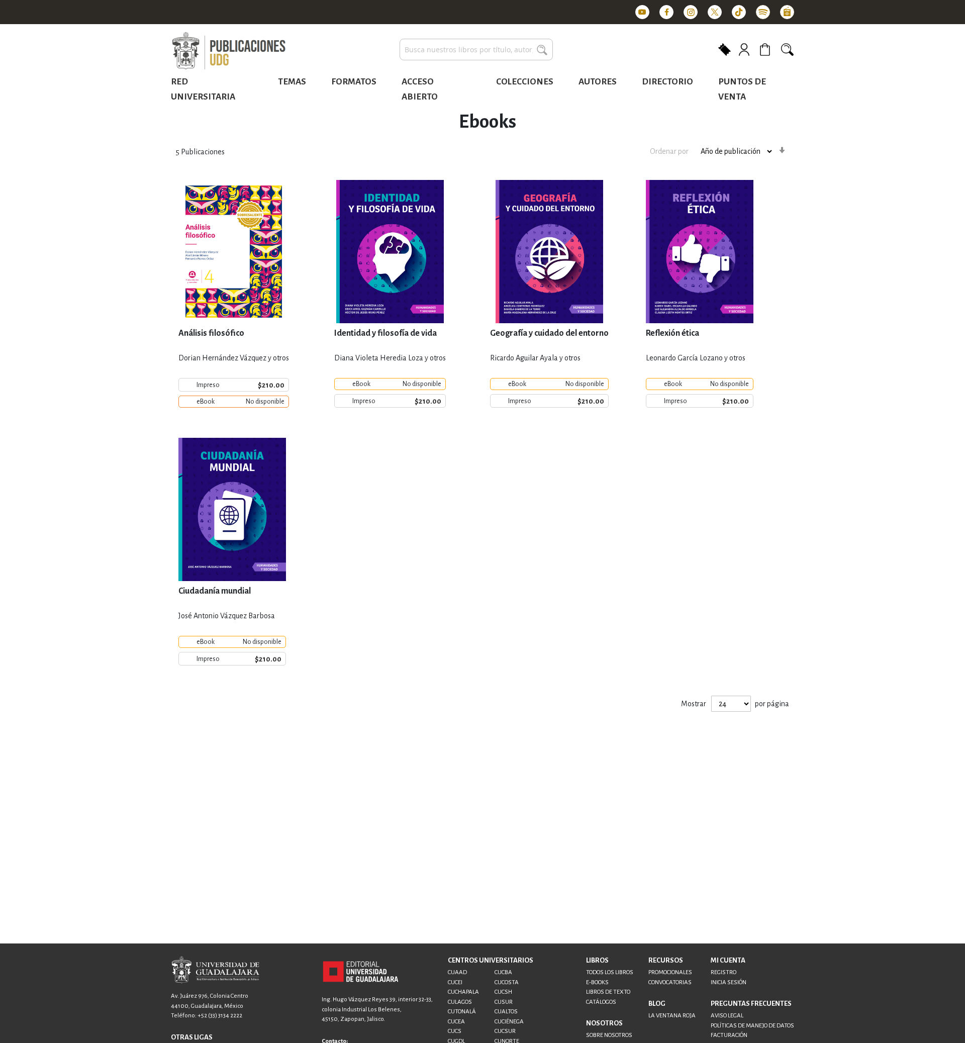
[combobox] (476, 49)
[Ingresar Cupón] (724, 49)
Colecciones (524, 81)
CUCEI (455, 982)
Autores (597, 81)
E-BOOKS (597, 982)
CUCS (454, 1031)
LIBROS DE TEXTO (608, 992)
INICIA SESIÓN (728, 982)
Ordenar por (669, 151)
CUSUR (504, 1002)
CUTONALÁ (462, 1011)
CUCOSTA (507, 982)
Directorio (667, 81)
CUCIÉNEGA (509, 1021)
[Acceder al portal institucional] (361, 971)
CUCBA (503, 972)
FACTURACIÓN (729, 1035)
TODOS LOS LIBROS (609, 972)
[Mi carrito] (766, 49)
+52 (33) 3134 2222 (220, 1015)
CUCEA (456, 1021)
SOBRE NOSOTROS (609, 1035)
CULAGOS (460, 1002)
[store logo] (228, 51)
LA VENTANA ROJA (672, 1015)
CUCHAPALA (463, 992)
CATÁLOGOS (601, 1002)
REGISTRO (723, 972)
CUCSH (503, 992)
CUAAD (457, 972)
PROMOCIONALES (670, 972)
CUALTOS (506, 1011)
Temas (292, 81)
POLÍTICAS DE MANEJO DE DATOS (752, 1025)
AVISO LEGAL (727, 1015)
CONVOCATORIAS (670, 982)
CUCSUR (505, 1031)
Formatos (353, 81)
